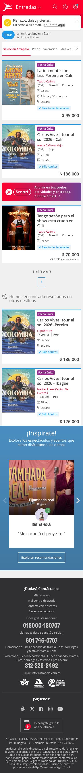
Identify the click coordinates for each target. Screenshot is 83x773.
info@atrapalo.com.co (46, 673)
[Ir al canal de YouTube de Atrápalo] (60, 709)
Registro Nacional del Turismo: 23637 (53, 761)
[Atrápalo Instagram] (50, 709)
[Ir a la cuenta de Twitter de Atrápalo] (32, 709)
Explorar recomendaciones (41, 557)
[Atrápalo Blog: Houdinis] (22, 709)
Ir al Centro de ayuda (41, 601)
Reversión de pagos (41, 611)
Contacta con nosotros (42, 606)
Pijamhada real (41, 499)
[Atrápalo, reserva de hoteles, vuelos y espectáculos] (7, 7)
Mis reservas (41, 595)
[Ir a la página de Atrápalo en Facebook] (41, 709)
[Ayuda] (65, 6)
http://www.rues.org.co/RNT (51, 767)
